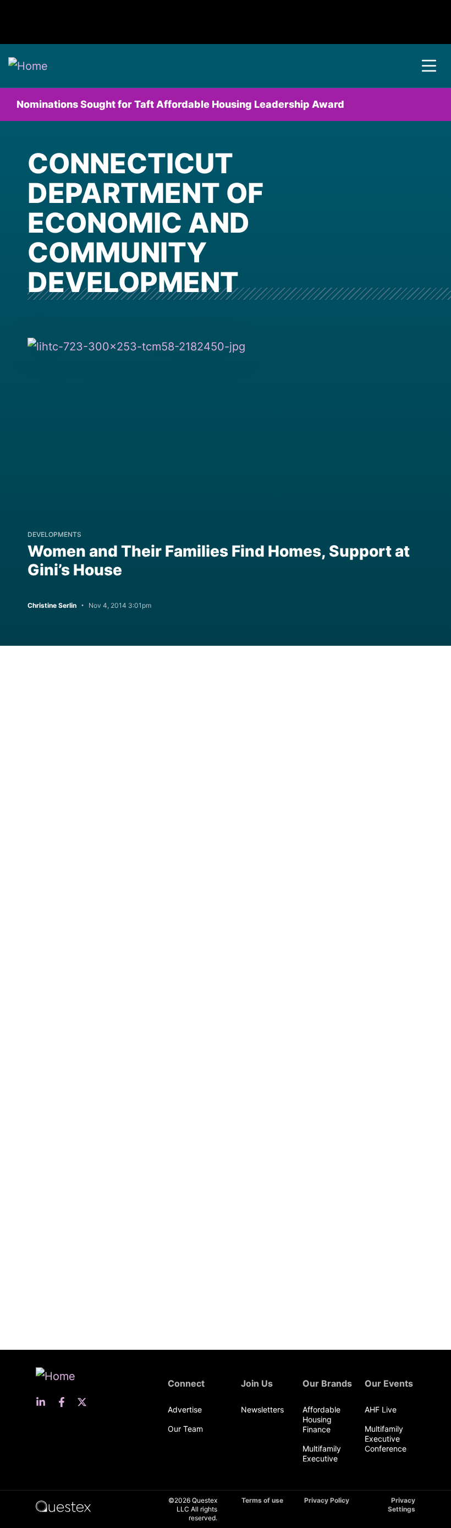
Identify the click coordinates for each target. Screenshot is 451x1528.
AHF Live (381, 1409)
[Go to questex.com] (63, 1506)
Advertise (185, 1409)
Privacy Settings (401, 1504)
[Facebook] (65, 1402)
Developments (54, 534)
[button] (429, 66)
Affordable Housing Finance (321, 1419)
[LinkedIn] (44, 1402)
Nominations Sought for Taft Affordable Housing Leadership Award (180, 104)
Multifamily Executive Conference (385, 1438)
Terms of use (262, 1500)
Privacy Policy (326, 1500)
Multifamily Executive (321, 1453)
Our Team (185, 1428)
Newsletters (262, 1409)
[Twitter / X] (85, 1402)
